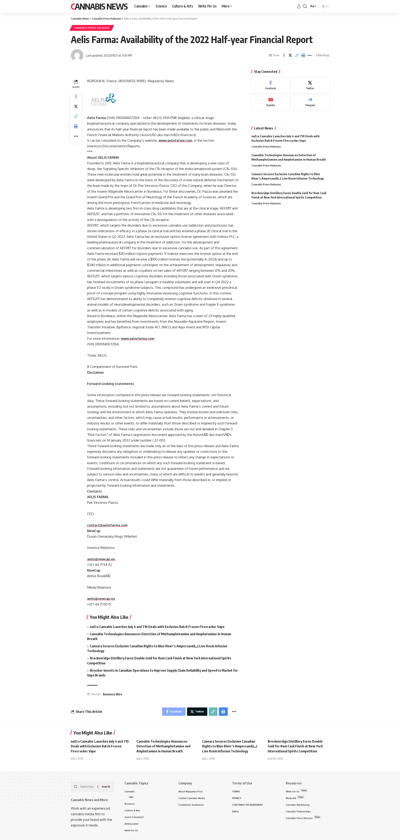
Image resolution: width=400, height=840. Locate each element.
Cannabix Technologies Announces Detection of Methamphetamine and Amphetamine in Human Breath (163, 746)
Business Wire (112, 694)
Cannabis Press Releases (92, 27)
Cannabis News (99, 6)
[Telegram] (310, 102)
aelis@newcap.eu (101, 559)
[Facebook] (270, 85)
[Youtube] (270, 102)
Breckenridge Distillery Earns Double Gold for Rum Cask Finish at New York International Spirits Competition (295, 746)
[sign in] (299, 6)
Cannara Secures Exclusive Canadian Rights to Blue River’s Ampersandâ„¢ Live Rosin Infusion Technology (229, 746)
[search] (305, 6)
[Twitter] (310, 85)
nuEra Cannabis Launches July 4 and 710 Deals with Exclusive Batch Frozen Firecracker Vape (157, 627)
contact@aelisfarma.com (107, 525)
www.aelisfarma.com (175, 140)
